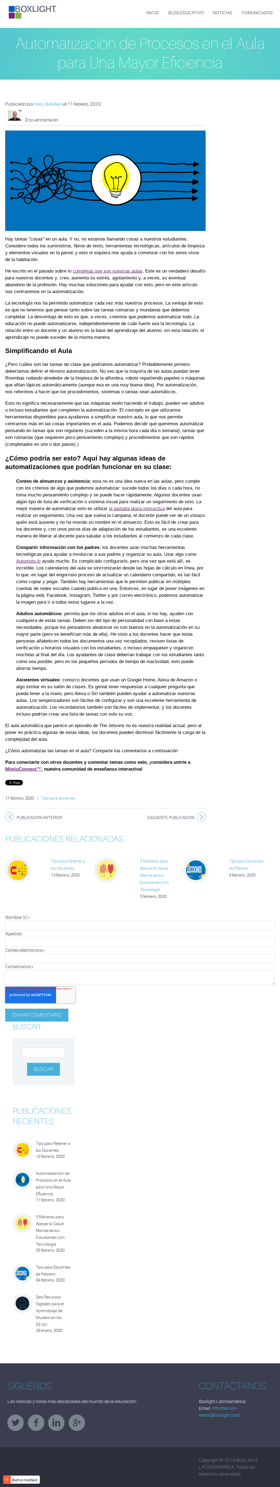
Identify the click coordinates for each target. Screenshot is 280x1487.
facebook (36, 1422)
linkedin (56, 1422)
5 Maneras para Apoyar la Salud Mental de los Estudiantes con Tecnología (154, 875)
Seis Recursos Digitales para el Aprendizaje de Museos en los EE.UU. (50, 1311)
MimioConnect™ (23, 769)
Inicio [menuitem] (152, 12)
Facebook (62, 120)
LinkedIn (70, 120)
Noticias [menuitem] (222, 12)
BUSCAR (26, 1027)
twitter (15, 1422)
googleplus (77, 1422)
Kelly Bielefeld (48, 104)
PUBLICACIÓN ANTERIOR (39, 817)
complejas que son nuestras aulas (107, 271)
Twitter (77, 120)
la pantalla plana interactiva (137, 508)
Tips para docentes (58, 798)
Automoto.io (28, 561)
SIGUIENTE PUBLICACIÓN (170, 817)
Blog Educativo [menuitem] (186, 12)
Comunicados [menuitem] (257, 12)
